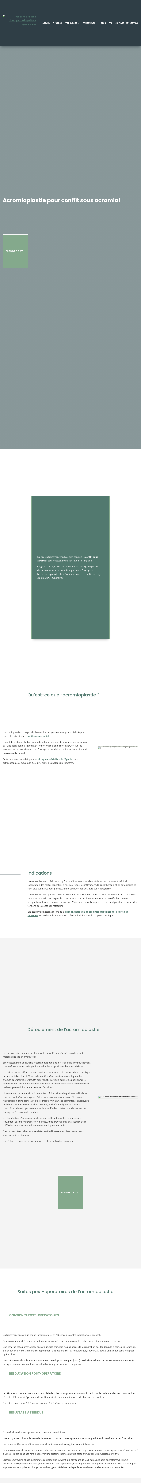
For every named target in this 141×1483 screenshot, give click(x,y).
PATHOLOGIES (71, 23)
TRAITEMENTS (89, 23)
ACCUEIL (46, 23)
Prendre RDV (14, 251)
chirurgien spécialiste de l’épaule (54, 759)
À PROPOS (57, 23)
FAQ (110, 23)
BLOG (103, 23)
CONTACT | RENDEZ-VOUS (126, 23)
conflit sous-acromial (37, 736)
